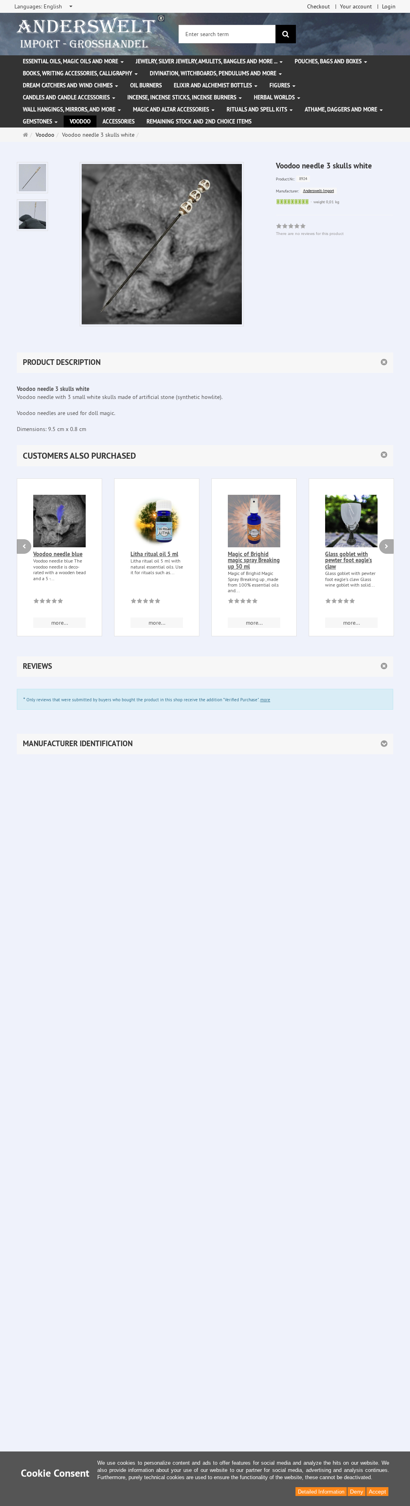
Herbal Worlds (275, 97)
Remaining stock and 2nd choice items (199, 121)
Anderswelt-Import (318, 190)
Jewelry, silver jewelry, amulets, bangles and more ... (207, 61)
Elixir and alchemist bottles (213, 85)
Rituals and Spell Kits (258, 109)
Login (389, 6)
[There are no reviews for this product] (48, 602)
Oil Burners (146, 85)
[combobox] (44, 6)
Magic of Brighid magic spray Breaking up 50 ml (254, 560)
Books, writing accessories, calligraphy (78, 73)
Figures (280, 85)
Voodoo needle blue (57, 554)
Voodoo (80, 121)
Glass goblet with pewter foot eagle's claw (348, 560)
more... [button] (59, 622)
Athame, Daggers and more (342, 109)
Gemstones (38, 121)
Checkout (318, 6)
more (265, 699)
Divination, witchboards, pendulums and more (214, 73)
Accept (377, 1491)
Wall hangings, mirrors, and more (70, 109)
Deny (356, 1491)
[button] (205, 455)
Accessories (118, 121)
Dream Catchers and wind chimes (68, 85)
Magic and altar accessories (172, 109)
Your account (356, 6)
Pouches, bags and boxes (329, 61)
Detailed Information (321, 1492)
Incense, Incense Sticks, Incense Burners (182, 97)
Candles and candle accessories (67, 97)
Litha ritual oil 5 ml (154, 554)
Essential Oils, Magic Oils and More (71, 61)
